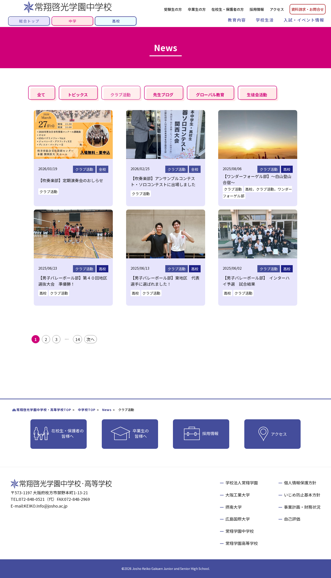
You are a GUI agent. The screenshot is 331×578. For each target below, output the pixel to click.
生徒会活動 (257, 94)
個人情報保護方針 (300, 482)
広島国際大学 (237, 519)
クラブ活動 (120, 94)
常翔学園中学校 (239, 531)
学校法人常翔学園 (241, 482)
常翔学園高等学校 (241, 543)
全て (41, 94)
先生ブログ (163, 94)
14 (77, 339)
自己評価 (292, 519)
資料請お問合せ (307, 9)
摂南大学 (233, 507)
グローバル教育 (210, 94)
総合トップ (29, 21)
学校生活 (265, 20)
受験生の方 (173, 9)
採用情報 (256, 9)
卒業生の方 (197, 9)
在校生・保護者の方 (227, 9)
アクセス (277, 9)
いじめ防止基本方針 (302, 495)
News (106, 409)
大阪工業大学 (237, 495)
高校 (116, 21)
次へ (90, 339)
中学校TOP (86, 409)
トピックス (78, 94)
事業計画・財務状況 (302, 507)
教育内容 (237, 20)
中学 (73, 21)
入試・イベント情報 (304, 20)
